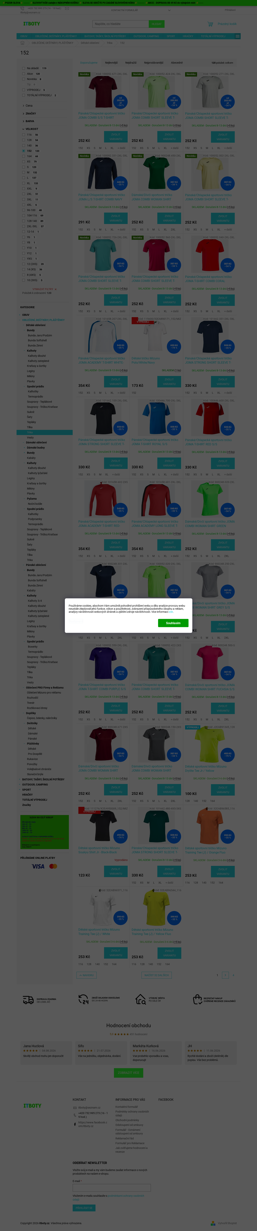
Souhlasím (173, 623)
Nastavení (76, 621)
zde (171, 611)
